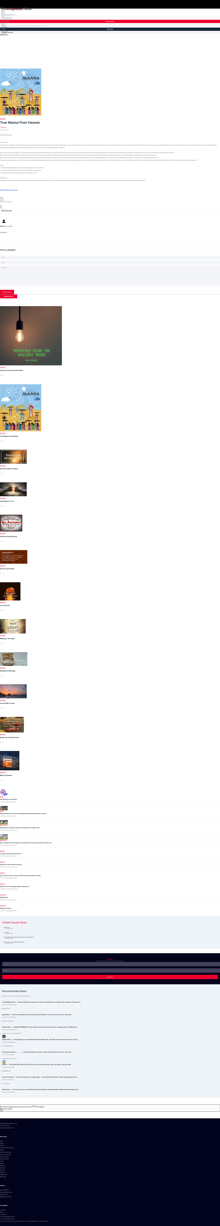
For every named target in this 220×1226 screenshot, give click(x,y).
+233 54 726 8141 (5, 1125)
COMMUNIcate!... (7, 1071)
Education (3, 1168)
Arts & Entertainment (5, 1152)
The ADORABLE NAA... (8, 1046)
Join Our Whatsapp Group (7, 1216)
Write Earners (4, 1194)
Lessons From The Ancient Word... (11, 1033)
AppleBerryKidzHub (5, 1196)
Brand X (4, 127)
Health (2, 1150)
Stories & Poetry (4, 1156)
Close (1, 1110)
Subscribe (110, 977)
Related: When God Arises (9, 190)
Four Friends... (6, 1083)
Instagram (3, 1214)
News (1, 797)
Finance (2, 1163)
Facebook (3, 1210)
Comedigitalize (4, 1190)
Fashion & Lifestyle (5, 1154)
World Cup (3, 825)
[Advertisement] (110, 48)
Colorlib (45, 1221)
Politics (2, 1145)
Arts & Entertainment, (6, 201)
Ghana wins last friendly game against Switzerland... (17, 996)
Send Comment (7, 292)
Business (2, 1165)
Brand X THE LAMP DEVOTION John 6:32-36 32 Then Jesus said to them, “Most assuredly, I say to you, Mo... (37, 1064)
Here (35, 1106)
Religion (2, 119)
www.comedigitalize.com (7, 1128)
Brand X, (6, 226)
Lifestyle (3, 895)
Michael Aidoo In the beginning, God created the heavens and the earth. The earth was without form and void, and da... (40, 1039)
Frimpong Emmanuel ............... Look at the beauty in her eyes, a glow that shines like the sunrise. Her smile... (37, 1052)
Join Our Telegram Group (7, 1219)
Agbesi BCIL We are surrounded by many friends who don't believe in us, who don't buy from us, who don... (37, 1014)
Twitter (2, 1212)
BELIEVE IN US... (6, 1008)
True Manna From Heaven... (10, 1058)
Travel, (2, 199)
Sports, (2, 200)
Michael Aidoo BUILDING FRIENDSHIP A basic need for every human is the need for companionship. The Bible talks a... (40, 1027)
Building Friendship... (8, 1021)
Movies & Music (4, 1159)
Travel (2, 1161)
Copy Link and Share (6, 210)
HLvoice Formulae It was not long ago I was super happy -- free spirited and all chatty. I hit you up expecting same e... (40, 1077)
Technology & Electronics (8, 14)
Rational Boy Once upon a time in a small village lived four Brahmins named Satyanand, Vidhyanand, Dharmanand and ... (40, 1089)
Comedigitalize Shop (6, 1192)
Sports (2, 851)
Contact (3, 34)
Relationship (3, 1174)
